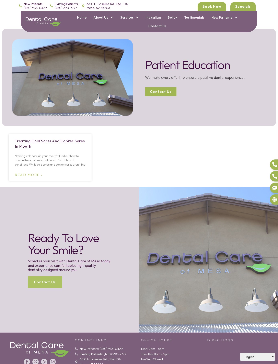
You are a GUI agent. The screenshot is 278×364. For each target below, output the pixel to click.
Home (81, 17)
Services (127, 17)
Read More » (29, 175)
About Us (100, 17)
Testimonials (194, 17)
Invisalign (153, 17)
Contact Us (157, 26)
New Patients (221, 17)
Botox (172, 17)
